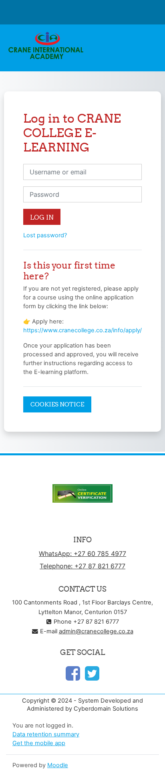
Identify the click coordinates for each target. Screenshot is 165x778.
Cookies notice (57, 404)
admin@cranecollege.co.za (96, 631)
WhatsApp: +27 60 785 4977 (82, 554)
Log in (42, 217)
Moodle (57, 765)
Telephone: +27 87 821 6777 (82, 566)
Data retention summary (45, 734)
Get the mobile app (38, 743)
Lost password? (45, 235)
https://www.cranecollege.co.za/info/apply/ (82, 330)
